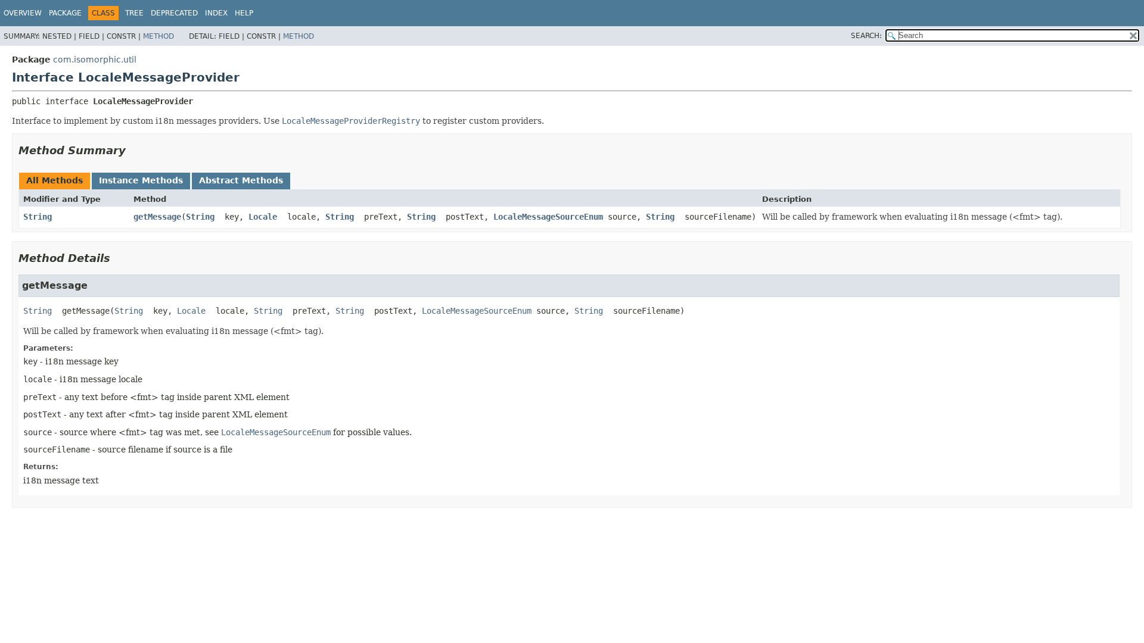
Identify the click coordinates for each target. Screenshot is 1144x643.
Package (65, 13)
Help (244, 13)
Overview (23, 13)
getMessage (157, 216)
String (37, 216)
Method (158, 36)
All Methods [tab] (54, 180)
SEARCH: (866, 36)
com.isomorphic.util (94, 59)
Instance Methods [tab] (141, 180)
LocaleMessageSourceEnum (548, 216)
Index (216, 13)
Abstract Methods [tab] (241, 180)
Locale (262, 216)
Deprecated (174, 13)
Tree (134, 13)
